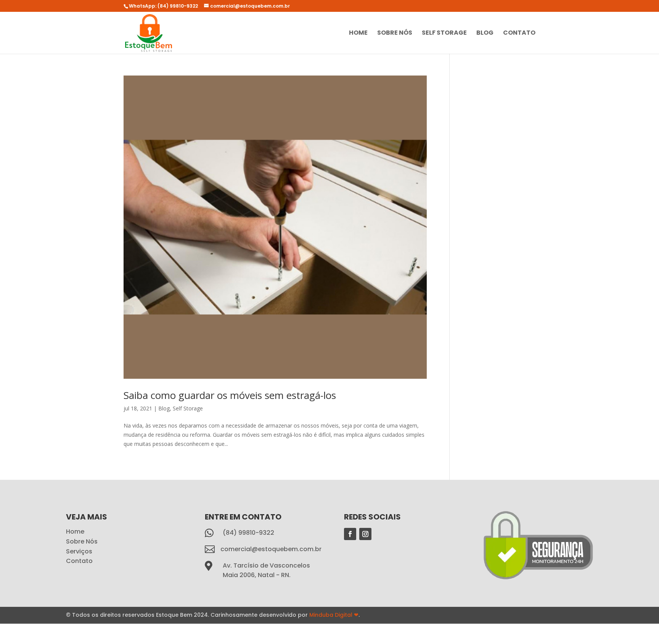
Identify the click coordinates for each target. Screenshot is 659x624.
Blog (484, 33)
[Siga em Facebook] (350, 534)
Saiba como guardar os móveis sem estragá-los (230, 395)
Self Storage (444, 33)
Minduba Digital (333, 615)
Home (358, 33)
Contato (519, 33)
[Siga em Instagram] (365, 534)
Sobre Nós (394, 33)
